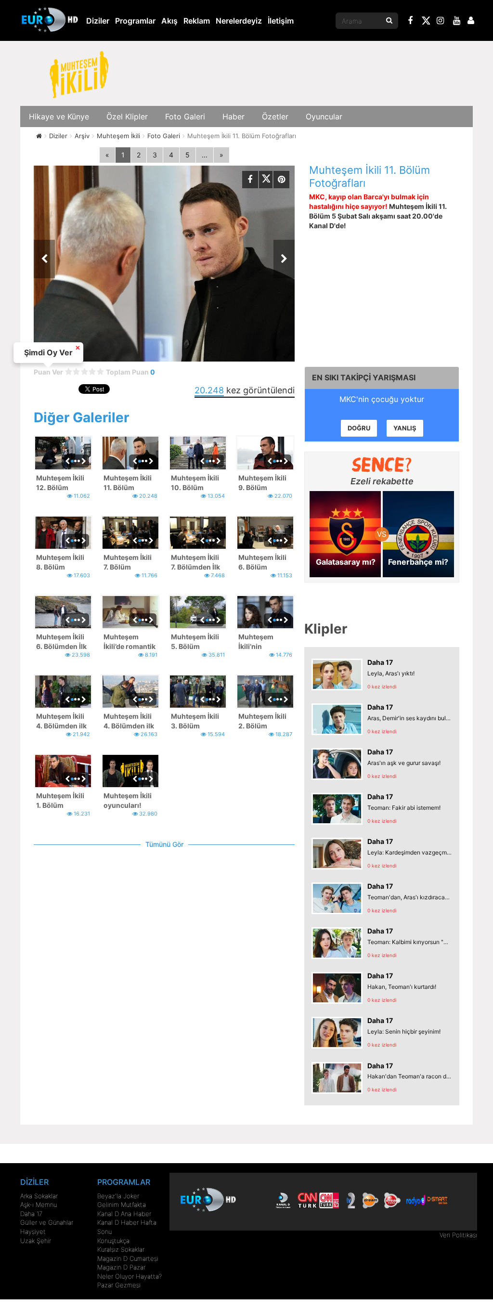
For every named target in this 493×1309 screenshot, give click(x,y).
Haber (233, 116)
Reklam (196, 21)
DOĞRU (359, 428)
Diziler (97, 21)
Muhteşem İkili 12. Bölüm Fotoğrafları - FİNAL (60, 483)
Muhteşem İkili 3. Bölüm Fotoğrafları (195, 721)
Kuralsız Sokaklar (120, 1249)
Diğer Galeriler (81, 417)
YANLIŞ (404, 428)
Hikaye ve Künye (59, 116)
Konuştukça (113, 1240)
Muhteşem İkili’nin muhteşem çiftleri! (255, 642)
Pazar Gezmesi (119, 1285)
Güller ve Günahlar (46, 1222)
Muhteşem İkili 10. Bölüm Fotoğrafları (195, 483)
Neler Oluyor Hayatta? (129, 1276)
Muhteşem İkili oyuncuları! (128, 800)
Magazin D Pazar (121, 1267)
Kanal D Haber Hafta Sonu (126, 1226)
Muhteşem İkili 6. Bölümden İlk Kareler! (61, 642)
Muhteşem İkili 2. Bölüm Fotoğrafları (262, 721)
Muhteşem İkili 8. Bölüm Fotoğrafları (60, 562)
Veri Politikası (458, 1235)
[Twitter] (425, 22)
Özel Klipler (127, 116)
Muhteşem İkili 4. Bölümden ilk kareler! (129, 721)
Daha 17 (31, 1214)
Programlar (135, 21)
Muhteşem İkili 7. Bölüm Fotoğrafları (128, 562)
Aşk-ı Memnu (38, 1204)
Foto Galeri (185, 116)
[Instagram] (440, 22)
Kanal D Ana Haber (124, 1214)
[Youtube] (457, 22)
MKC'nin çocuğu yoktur (381, 399)
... (205, 155)
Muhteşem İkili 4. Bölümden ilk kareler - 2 (61, 721)
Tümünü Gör (164, 844)
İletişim (281, 21)
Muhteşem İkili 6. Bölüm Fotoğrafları (262, 562)
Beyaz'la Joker (118, 1196)
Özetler (275, 116)
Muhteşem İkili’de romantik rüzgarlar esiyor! (130, 642)
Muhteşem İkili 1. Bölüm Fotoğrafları (60, 800)
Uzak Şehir (35, 1240)
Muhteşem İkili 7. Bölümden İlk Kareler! (195, 562)
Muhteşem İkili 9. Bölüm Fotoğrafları (262, 483)
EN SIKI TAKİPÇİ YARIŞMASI (363, 377)
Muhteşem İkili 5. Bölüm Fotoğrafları (195, 642)
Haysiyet (33, 1231)
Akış (169, 21)
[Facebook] (410, 22)
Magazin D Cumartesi (127, 1258)
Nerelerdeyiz (239, 21)
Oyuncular (324, 116)
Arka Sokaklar (39, 1196)
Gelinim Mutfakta (121, 1204)
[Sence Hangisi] (382, 464)
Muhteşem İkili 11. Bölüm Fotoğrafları (128, 483)
